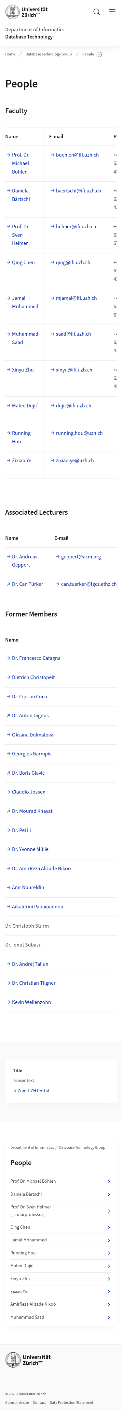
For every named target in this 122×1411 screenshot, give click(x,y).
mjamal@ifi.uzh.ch (76, 298)
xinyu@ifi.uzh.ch (74, 369)
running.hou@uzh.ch (79, 433)
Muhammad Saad (25, 338)
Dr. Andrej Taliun (30, 964)
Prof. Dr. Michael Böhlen (21, 163)
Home (10, 54)
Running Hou (21, 437)
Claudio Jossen (29, 792)
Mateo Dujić (25, 405)
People (92, 54)
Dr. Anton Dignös (30, 715)
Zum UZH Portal (33, 1091)
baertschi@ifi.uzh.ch (78, 190)
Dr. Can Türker (27, 584)
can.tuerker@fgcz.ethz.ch (89, 584)
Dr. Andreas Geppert (24, 561)
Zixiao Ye (21, 460)
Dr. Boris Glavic (28, 773)
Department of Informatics (34, 29)
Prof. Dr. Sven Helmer (21, 235)
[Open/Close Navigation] (112, 12)
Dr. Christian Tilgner (34, 983)
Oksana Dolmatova (32, 734)
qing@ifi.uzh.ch (73, 262)
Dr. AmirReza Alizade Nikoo (41, 868)
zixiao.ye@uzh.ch (75, 460)
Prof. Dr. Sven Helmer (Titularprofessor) (30, 1211)
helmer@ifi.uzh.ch (76, 226)
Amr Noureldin (28, 887)
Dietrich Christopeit (33, 677)
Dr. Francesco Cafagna (36, 658)
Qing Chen (23, 262)
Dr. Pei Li (21, 830)
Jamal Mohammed (25, 302)
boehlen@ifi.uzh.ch (77, 155)
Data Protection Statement (71, 1402)
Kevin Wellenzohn (31, 1002)
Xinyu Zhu (23, 369)
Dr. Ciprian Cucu (29, 696)
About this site (17, 1402)
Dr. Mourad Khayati (33, 811)
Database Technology (29, 36)
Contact (39, 1402)
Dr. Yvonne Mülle (30, 849)
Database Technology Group (49, 54)
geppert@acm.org (81, 556)
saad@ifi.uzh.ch (73, 334)
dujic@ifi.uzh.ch (73, 405)
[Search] (96, 12)
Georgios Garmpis (31, 753)
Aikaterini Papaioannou (37, 906)
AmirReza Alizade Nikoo (33, 1304)
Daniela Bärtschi (21, 195)
